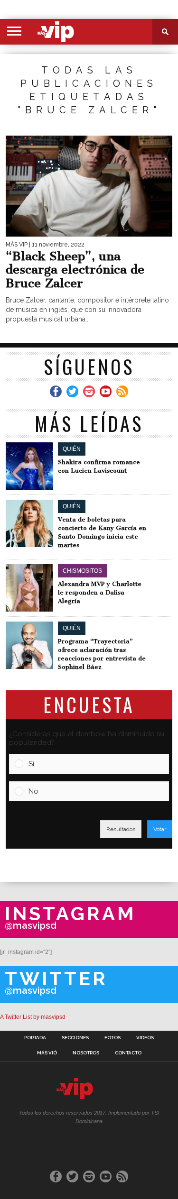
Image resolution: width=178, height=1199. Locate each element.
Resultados (120, 829)
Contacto (128, 1053)
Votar (159, 829)
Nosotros (86, 1053)
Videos (145, 1037)
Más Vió (47, 1053)
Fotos (112, 1037)
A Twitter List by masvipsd (33, 1017)
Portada (35, 1037)
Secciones (75, 1037)
